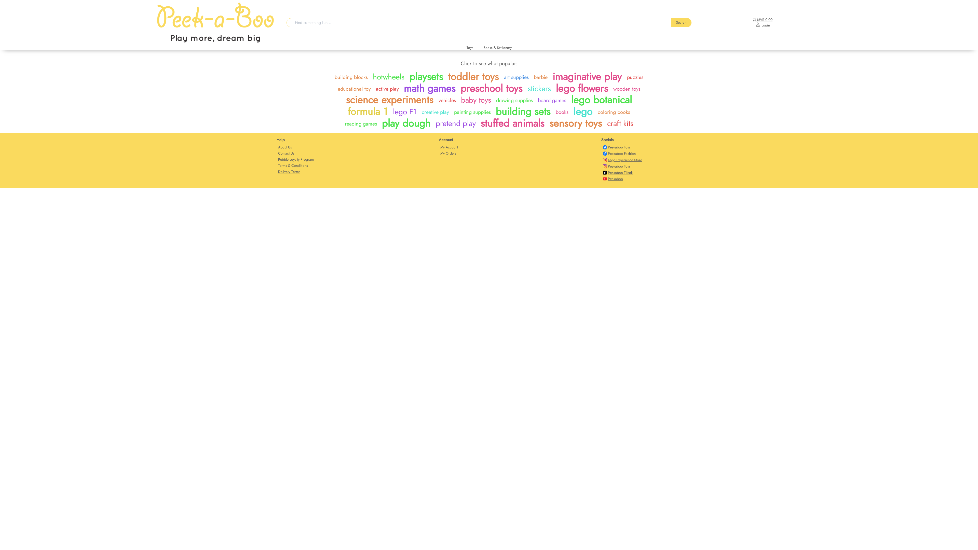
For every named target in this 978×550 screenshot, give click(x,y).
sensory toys (576, 123)
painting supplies (472, 112)
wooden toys (627, 89)
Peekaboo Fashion (622, 153)
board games (552, 100)
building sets (523, 111)
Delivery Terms (289, 171)
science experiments (389, 99)
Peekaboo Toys (619, 147)
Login (765, 25)
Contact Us (286, 153)
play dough (406, 123)
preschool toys (492, 88)
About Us (285, 147)
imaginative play (587, 76)
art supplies (516, 77)
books (562, 112)
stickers (539, 88)
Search (681, 22)
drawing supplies (514, 100)
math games (430, 88)
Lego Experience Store (625, 159)
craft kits (620, 123)
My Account (449, 147)
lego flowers (582, 88)
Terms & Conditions (293, 165)
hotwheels (388, 76)
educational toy (354, 89)
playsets (426, 76)
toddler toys (473, 76)
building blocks (351, 77)
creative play (435, 112)
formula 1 (368, 111)
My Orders (448, 153)
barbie (541, 77)
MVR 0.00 (764, 19)
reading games (361, 124)
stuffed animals (513, 123)
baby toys (476, 99)
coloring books (614, 112)
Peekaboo (615, 178)
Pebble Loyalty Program (296, 159)
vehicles (447, 100)
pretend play (456, 123)
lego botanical (601, 99)
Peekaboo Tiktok (620, 172)
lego (583, 111)
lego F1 (405, 111)
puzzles (635, 77)
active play (387, 89)
